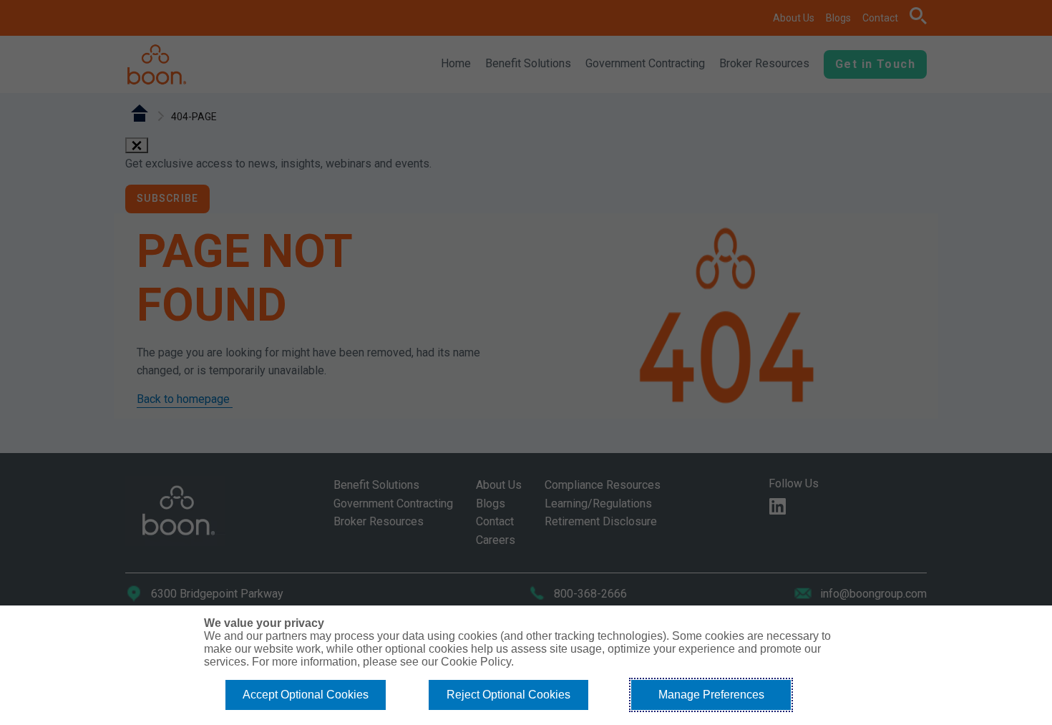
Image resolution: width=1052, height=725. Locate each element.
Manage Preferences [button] (711, 694)
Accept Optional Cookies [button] (306, 694)
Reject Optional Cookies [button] (508, 694)
